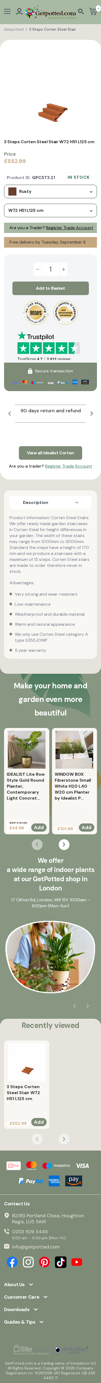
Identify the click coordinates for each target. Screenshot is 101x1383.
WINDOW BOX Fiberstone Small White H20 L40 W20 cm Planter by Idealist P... (73, 786)
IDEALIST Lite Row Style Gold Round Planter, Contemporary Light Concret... (26, 786)
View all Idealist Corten (50, 453)
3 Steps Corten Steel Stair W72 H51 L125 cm (23, 1092)
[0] (93, 12)
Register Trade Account (69, 228)
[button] (9, 413)
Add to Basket (50, 288)
